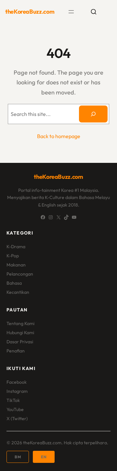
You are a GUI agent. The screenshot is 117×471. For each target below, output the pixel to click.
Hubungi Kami (20, 332)
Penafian (15, 351)
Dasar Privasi (19, 342)
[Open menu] (71, 12)
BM (18, 456)
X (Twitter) (17, 418)
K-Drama (15, 247)
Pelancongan (19, 274)
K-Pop (12, 256)
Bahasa (14, 283)
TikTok (13, 400)
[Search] (93, 114)
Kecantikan (17, 292)
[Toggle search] (93, 12)
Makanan (16, 265)
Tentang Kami (20, 323)
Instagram (17, 391)
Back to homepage (58, 136)
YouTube (15, 409)
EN (43, 456)
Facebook (16, 382)
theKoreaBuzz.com (29, 11)
